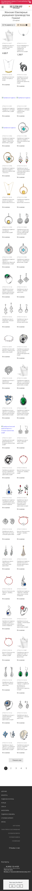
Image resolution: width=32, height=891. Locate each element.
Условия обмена (14, 837)
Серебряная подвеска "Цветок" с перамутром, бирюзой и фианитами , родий (8, 261)
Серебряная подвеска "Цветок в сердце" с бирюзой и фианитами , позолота (8, 170)
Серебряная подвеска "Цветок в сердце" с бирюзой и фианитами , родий (23, 140)
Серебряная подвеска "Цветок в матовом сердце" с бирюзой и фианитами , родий (8, 140)
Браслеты (4, 795)
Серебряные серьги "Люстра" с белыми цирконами (7, 684)
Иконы (3, 822)
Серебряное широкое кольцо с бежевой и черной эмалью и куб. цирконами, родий (8, 472)
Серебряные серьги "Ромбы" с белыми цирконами (22, 290)
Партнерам (16, 825)
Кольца (3, 802)
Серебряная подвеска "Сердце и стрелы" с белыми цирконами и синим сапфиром (8, 623)
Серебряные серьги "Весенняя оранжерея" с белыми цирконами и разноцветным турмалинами (23, 171)
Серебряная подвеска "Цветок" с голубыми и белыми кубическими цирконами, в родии (23, 383)
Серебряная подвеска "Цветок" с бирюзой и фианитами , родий (23, 261)
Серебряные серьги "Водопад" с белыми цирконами (7, 320)
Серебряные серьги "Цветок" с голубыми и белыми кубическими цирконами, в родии (8, 747)
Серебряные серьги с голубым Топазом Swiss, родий (8, 47)
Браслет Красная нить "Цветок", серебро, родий (8, 592)
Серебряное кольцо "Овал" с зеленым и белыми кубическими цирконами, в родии (8, 291)
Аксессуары (5, 810)
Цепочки (4, 791)
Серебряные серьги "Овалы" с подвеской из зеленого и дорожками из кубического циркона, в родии (23, 686)
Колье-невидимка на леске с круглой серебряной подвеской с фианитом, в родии (23, 48)
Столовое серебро (7, 818)
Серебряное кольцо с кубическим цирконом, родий (8, 382)
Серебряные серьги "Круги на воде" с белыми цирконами (22, 320)
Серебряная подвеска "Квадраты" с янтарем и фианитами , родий (8, 110)
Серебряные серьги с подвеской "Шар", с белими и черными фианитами (23, 655)
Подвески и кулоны (7, 799)
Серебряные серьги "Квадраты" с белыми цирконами (23, 717)
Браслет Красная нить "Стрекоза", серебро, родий (23, 471)
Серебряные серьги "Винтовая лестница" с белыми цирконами (8, 533)
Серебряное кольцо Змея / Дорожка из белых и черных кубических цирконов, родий (23, 80)
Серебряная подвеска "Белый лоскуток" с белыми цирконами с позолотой (23, 563)
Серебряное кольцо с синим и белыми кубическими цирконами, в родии (8, 717)
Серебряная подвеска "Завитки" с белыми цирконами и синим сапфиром (23, 593)
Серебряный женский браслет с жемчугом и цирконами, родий (8, 350)
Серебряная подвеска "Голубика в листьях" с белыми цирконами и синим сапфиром (8, 502)
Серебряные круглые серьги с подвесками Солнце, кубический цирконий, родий (23, 232)
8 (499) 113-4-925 (12, 866)
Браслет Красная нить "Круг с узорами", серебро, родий (8, 654)
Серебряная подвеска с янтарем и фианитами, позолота (23, 201)
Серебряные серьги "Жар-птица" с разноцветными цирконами (7, 563)
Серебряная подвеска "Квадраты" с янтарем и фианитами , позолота (23, 110)
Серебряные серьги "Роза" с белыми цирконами (22, 441)
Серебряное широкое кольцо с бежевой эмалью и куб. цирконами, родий (23, 747)
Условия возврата (14, 833)
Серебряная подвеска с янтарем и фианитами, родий (8, 231)
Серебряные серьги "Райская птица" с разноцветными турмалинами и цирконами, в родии (22, 503)
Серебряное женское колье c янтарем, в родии (8, 78)
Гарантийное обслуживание (10, 829)
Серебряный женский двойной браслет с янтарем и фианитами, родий (8, 442)
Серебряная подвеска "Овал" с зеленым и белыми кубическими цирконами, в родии (23, 412)
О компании (16, 841)
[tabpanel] (23, 35)
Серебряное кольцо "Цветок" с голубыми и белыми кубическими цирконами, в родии (8, 412)
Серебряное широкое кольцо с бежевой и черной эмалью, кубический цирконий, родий (23, 352)
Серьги (3, 806)
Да (12, 886)
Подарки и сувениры (8, 814)
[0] (28, 7)
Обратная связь (8, 870)
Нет (20, 886)
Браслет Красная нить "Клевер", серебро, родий (23, 533)
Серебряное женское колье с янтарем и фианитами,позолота (8, 201)
